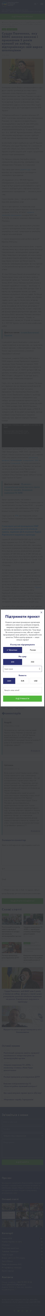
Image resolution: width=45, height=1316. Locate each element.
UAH (9, 681)
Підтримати (22, 698)
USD (35, 681)
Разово (33, 650)
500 (32, 662)
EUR (22, 681)
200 (12, 662)
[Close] (41, 612)
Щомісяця (13, 650)
